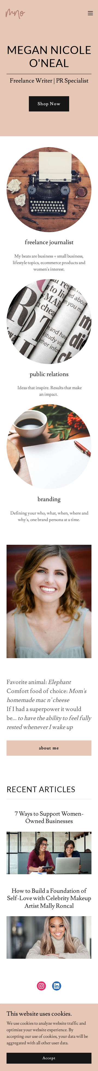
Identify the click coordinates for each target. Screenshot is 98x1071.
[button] (90, 13)
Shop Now (49, 104)
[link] (15, 13)
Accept (48, 1057)
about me (49, 748)
